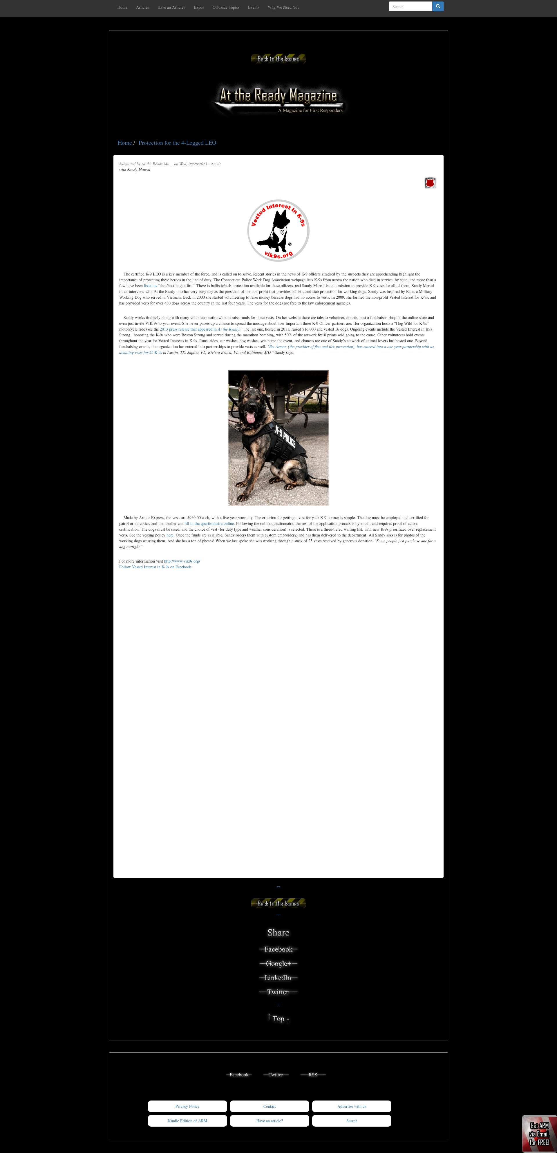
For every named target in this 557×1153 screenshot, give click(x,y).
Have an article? (269, 1120)
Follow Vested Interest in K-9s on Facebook (155, 567)
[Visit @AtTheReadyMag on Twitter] (276, 1074)
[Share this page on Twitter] (278, 991)
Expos (199, 7)
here (170, 535)
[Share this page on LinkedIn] (278, 977)
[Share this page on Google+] (278, 962)
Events (253, 7)
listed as (150, 285)
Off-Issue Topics (226, 7)
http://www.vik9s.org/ (182, 561)
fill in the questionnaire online (209, 523)
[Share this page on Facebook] (278, 948)
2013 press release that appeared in (199, 329)
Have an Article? (171, 7)
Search (351, 1120)
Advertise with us (351, 1106)
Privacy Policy (188, 1106)
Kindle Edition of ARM (187, 1120)
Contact (269, 1106)
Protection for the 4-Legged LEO (177, 142)
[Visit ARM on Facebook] (239, 1074)
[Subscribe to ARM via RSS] (313, 1074)
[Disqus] (278, 648)
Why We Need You (283, 7)
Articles (142, 7)
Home (122, 7)
